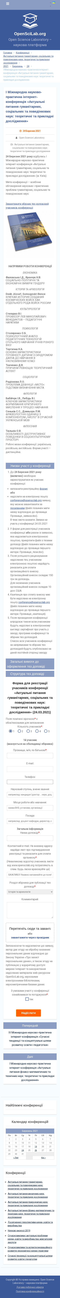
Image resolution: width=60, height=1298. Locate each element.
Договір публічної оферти (30, 1287)
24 (23, 1150)
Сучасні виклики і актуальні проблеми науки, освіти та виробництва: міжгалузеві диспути (30, 1239)
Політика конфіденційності (30, 1291)
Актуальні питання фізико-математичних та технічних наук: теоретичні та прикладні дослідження (31, 1214)
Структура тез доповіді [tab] (27, 674)
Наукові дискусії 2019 (19, 1230)
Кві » (43, 1158)
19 (36, 1146)
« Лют (15, 1158)
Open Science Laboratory (31, 137)
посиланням (17, 508)
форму (44, 488)
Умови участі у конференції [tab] (30, 466)
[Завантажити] (30, 234)
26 (36, 1150)
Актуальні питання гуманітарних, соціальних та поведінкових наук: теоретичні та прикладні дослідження (30, 148)
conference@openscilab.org (26, 500)
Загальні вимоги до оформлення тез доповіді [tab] (26, 664)
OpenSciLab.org (30, 33)
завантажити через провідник (30, 937)
